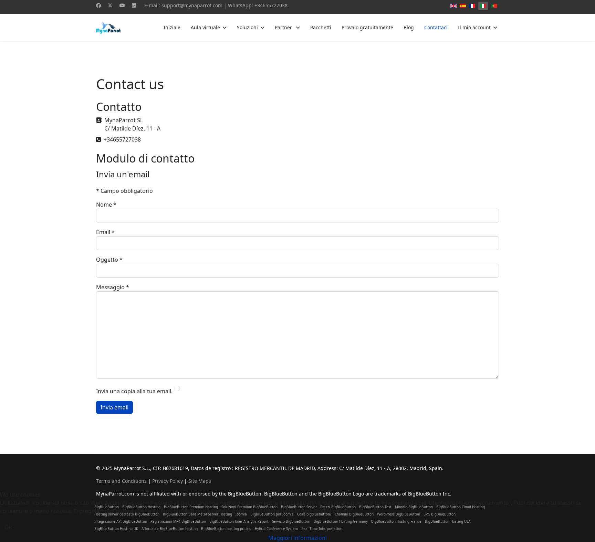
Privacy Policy (167, 481)
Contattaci (436, 27)
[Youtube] (122, 5)
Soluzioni (247, 27)
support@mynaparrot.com (191, 5)
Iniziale (172, 27)
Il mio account (474, 27)
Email (105, 232)
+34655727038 (271, 5)
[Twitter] (110, 5)
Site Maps (199, 481)
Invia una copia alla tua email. (134, 391)
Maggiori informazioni (297, 538)
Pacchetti (320, 27)
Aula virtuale (205, 27)
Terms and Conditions (121, 481)
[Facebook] (98, 5)
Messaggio (112, 287)
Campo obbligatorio (124, 191)
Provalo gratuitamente (367, 27)
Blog (409, 27)
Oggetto (109, 259)
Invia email (114, 407)
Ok (8, 527)
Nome (106, 204)
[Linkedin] (134, 5)
